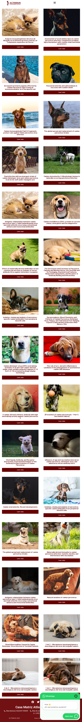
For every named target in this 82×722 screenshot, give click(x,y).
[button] (54, 2)
